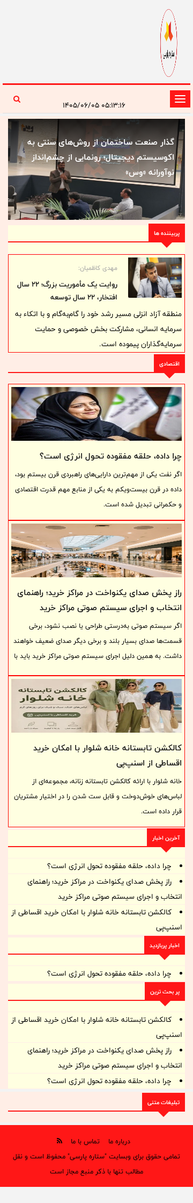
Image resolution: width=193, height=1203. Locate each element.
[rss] (59, 1140)
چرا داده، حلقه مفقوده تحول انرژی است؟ (111, 456)
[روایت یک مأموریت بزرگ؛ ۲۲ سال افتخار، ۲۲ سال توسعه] (155, 277)
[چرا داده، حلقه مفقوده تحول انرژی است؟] (96, 414)
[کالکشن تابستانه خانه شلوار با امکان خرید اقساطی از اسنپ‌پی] (96, 706)
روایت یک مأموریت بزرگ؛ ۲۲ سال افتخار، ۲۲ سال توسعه (67, 291)
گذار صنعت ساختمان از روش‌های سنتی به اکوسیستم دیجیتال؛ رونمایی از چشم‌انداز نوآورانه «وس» (100, 157)
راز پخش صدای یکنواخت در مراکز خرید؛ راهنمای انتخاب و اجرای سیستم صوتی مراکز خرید (99, 600)
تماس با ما (85, 1141)
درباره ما (119, 1141)
